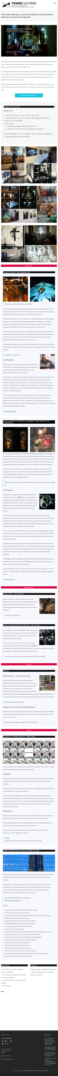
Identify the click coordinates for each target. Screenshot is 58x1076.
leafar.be (7, 838)
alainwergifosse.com (10, 411)
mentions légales (33, 1070)
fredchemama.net (10, 579)
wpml (47, 1070)
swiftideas (44, 1070)
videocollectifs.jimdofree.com (13, 900)
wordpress (40, 1070)
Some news (48, 1035)
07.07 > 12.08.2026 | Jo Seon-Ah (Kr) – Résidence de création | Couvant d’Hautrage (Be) (50, 1054)
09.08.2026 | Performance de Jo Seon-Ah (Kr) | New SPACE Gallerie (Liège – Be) (50, 1048)
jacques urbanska (26, 1070)
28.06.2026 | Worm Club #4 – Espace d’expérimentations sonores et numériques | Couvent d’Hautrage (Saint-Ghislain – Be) (51, 1061)
